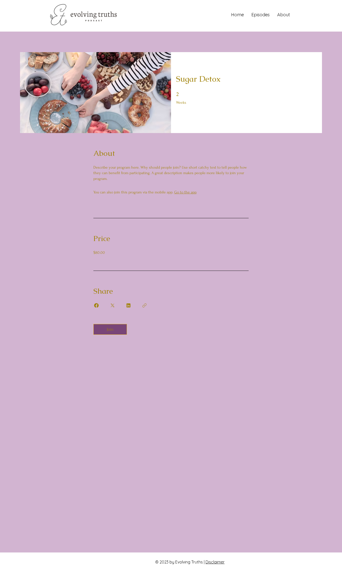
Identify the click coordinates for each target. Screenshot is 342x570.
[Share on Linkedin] (128, 305)
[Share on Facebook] (96, 305)
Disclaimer (215, 561)
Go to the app (185, 192)
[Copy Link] (144, 305)
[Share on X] (112, 305)
